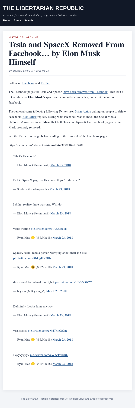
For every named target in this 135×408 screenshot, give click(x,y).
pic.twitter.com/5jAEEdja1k (49, 228)
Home (6, 20)
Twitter (45, 83)
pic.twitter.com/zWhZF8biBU (49, 355)
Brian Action (83, 111)
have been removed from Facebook (85, 91)
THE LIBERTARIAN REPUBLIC (43, 8)
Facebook (28, 83)
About (17, 20)
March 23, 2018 (60, 165)
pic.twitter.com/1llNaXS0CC (73, 282)
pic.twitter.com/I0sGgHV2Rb (32, 258)
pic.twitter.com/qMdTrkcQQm (47, 330)
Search (28, 20)
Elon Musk (29, 116)
